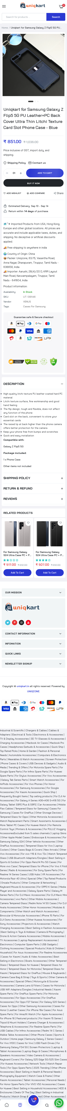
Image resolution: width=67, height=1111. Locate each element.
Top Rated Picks (9, 751)
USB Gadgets (49, 944)
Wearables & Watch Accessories (26, 759)
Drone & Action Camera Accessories (20, 936)
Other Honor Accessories (37, 907)
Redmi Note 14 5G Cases (43, 903)
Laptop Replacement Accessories (38, 940)
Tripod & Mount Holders (13, 1022)
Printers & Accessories (29, 829)
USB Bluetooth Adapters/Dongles (27, 858)
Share (60, 193)
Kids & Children (55, 948)
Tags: (6, 306)
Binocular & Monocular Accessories (20, 915)
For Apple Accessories (50, 1014)
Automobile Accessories (22, 755)
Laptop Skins (59, 833)
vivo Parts (21, 899)
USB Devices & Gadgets (42, 763)
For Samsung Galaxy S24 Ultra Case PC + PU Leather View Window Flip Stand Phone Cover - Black (50, 553)
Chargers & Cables (36, 730)
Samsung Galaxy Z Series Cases (43, 1038)
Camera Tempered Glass (13, 903)
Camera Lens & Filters (28, 985)
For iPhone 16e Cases (39, 1010)
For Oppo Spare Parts (20, 1067)
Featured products (26, 1018)
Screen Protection (56, 759)
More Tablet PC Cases (12, 825)
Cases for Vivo (25, 1043)
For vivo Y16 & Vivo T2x (33, 853)
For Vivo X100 (7, 1043)
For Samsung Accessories (30, 788)
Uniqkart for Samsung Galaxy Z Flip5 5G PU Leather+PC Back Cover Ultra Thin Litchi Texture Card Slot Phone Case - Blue (33, 118)
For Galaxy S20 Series (52, 1001)
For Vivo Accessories (54, 775)
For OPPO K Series (47, 886)
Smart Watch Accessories (44, 779)
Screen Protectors (40, 1047)
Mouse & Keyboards (54, 973)
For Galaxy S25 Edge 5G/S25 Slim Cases (44, 1059)
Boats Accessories (36, 960)
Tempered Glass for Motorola (24, 968)
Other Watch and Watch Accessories (37, 911)
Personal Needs (56, 1080)
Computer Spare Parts (27, 944)
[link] (28, 523)
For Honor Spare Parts (12, 1084)
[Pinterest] (14, 622)
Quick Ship (57, 746)
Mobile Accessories (53, 936)
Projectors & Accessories (36, 923)
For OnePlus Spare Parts (28, 993)
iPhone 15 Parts (50, 915)
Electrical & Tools (22, 734)
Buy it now (33, 183)
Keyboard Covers (9, 1059)
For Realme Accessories (53, 952)
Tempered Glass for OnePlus (25, 973)
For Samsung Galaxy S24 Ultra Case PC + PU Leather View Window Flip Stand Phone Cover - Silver (17, 553)
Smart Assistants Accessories (48, 821)
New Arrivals (51, 849)
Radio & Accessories (20, 870)
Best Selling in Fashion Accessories (46, 928)
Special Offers (24, 981)
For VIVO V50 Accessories (41, 1084)
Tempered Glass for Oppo (14, 816)
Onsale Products (10, 882)
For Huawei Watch (37, 825)
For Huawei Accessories (14, 1063)
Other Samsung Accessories (35, 1006)
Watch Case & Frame (40, 1075)
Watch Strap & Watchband (27, 1096)
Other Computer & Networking (38, 882)
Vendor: (7, 301)
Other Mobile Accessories (43, 899)
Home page (17, 1038)
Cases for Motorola (53, 985)
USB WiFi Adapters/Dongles (16, 989)
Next (61, 548)
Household (6, 952)
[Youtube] (28, 622)
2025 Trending (41, 1067)
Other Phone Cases (41, 1034)
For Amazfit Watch (25, 1014)
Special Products (35, 948)
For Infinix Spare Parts (36, 771)
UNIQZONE (33, 691)
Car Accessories (47, 804)
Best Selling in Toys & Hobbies (18, 931)
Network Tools (37, 1063)
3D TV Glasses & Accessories (47, 738)
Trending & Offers (18, 767)
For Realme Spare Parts (43, 1026)
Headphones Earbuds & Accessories (29, 746)
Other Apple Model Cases (15, 837)
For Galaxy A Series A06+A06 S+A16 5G (38, 800)
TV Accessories (9, 940)
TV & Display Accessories (14, 738)
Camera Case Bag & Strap (14, 977)
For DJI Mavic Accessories (30, 895)
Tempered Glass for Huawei (23, 965)
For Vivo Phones (34, 784)
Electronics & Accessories (48, 734)
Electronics (6, 944)
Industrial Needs (43, 989)
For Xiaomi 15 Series (50, 1018)
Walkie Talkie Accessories (14, 1034)
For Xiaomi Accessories (29, 792)
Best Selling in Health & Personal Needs (38, 1071)
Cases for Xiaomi (10, 956)
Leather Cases (16, 1010)
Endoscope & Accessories (46, 837)
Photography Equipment (13, 1075)
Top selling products (41, 796)
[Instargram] (21, 622)
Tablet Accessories (34, 1080)
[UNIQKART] (32, 6)
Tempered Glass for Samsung (31, 808)
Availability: (9, 291)
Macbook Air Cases (37, 742)
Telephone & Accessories (14, 1026)
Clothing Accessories (12, 948)
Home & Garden (28, 751)
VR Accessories (51, 874)
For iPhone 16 (7, 1018)
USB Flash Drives (45, 1043)
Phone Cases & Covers (14, 763)
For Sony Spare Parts (46, 870)
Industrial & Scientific (12, 730)
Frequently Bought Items (14, 796)
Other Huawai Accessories (42, 919)
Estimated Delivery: (19, 206)
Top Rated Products (55, 878)
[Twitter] (7, 622)
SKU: (6, 296)
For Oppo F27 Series (27, 1001)
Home (5, 27)
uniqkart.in (23, 686)
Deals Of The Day (24, 1092)
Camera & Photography (50, 931)
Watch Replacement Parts (14, 821)
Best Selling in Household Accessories (35, 1088)
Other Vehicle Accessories (40, 841)
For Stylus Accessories (28, 775)
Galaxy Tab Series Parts (14, 779)
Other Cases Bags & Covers (26, 849)
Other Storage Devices (48, 812)
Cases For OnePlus (23, 812)
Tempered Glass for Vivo (39, 845)
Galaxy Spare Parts (39, 890)
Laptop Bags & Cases (35, 1051)
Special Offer (35, 878)
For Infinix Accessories (28, 1030)
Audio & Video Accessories (37, 956)
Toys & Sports (39, 977)
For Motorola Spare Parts (44, 767)
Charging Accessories (12, 742)
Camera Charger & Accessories (45, 1022)
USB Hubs (34, 874)
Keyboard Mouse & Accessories (17, 886)
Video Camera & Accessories (43, 1055)
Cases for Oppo (9, 1006)
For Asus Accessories (26, 952)
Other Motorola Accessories (46, 816)
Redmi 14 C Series (52, 1030)
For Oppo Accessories (28, 997)
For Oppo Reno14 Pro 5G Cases (38, 862)
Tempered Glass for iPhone (34, 866)
